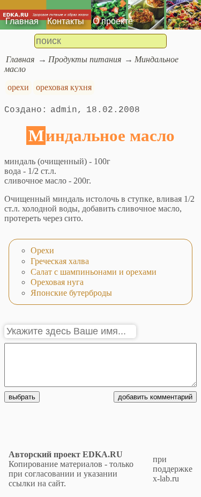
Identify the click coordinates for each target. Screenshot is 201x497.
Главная (22, 21)
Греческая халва (60, 261)
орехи (18, 87)
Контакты (65, 21)
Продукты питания (84, 59)
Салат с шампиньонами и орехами (94, 271)
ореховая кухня (64, 87)
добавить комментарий (155, 397)
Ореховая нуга (57, 282)
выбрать (22, 397)
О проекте (113, 21)
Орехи (42, 250)
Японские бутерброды (71, 292)
